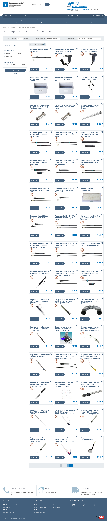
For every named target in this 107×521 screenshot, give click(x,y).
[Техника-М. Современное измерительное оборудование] (13, 4)
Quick (19, 53)
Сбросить (15, 73)
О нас (45, 16)
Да (7, 64)
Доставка (85, 488)
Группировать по (40, 38)
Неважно (23, 64)
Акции (26, 16)
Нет (14, 64)
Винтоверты (41, 20)
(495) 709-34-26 (73, 5)
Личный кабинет (41, 512)
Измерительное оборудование (16, 20)
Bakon (8, 53)
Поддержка (95, 16)
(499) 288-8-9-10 (73, 3)
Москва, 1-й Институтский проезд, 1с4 (78, 9)
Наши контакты (18, 488)
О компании (39, 505)
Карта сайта (58, 507)
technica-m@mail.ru (79, 7)
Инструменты (91, 20)
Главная (7, 16)
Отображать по (11, 38)
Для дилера (58, 505)
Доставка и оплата (70, 16)
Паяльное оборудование (66, 20)
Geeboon (9, 56)
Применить (15, 70)
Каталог (13, 28)
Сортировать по (71, 38)
